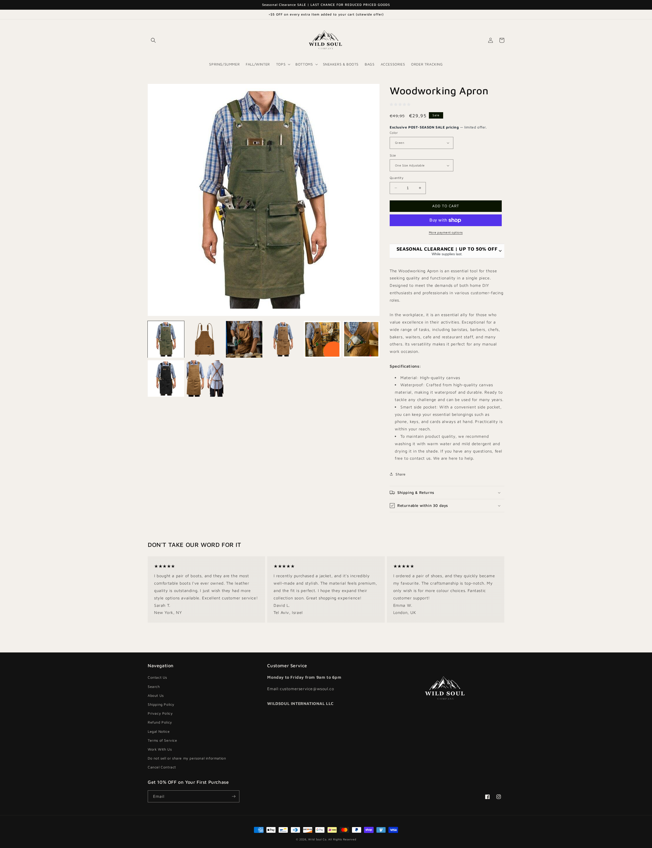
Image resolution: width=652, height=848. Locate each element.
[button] (153, 40)
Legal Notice (159, 731)
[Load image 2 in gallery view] (205, 339)
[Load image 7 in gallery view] (166, 378)
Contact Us (157, 677)
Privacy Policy (160, 713)
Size (393, 155)
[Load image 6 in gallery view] (361, 339)
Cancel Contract (162, 767)
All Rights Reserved (342, 839)
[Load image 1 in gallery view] (166, 339)
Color (394, 133)
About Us (156, 695)
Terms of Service (162, 740)
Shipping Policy (161, 704)
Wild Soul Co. (317, 839)
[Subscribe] (233, 796)
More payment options (446, 232)
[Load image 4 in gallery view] (283, 339)
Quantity (396, 178)
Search (154, 686)
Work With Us (160, 749)
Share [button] (401, 474)
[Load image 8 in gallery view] (205, 378)
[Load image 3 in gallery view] (244, 339)
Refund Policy (160, 722)
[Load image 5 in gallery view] (322, 339)
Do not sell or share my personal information (187, 758)
